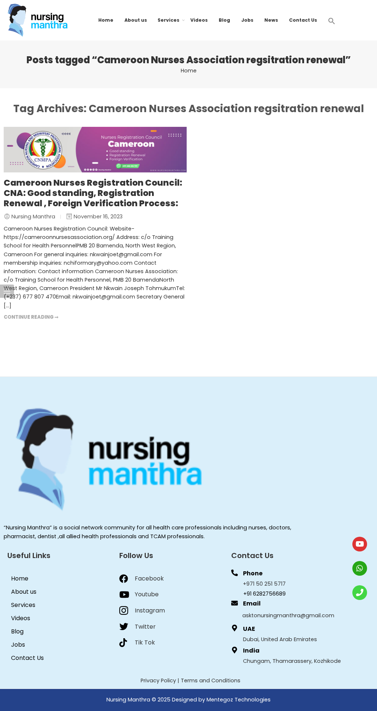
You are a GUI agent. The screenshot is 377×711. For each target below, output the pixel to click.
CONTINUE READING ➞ (31, 317)
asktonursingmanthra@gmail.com (288, 615)
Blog (224, 20)
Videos (199, 20)
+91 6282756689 (264, 593)
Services (168, 20)
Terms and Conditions (210, 680)
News (271, 20)
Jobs (247, 20)
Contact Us (303, 20)
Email (252, 603)
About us (135, 20)
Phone (253, 573)
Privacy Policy (158, 680)
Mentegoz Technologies (239, 699)
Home (105, 20)
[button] (331, 20)
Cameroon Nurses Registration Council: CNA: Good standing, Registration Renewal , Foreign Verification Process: (93, 193)
